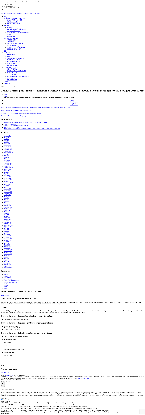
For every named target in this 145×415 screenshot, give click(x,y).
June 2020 (6, 230)
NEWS (5, 51)
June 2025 (6, 155)
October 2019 (7, 240)
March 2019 (7, 245)
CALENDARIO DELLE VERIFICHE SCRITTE (15, 58)
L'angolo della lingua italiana (11, 280)
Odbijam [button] (8, 379)
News (5, 96)
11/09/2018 (74, 100)
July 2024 (6, 170)
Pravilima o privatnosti (83, 378)
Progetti (6, 285)
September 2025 (8, 152)
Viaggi (5, 286)
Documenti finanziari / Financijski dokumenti (17, 29)
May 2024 (6, 174)
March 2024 (7, 175)
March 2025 (7, 160)
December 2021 (8, 207)
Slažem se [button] (3, 379)
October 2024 (7, 166)
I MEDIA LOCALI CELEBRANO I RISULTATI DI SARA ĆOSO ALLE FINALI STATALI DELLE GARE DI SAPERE (32, 129)
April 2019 (6, 243)
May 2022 (6, 201)
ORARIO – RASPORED (12, 73)
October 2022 (7, 195)
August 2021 (7, 210)
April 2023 (6, 187)
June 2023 (6, 186)
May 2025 (6, 157)
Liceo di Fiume (9, 375)
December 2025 (8, 148)
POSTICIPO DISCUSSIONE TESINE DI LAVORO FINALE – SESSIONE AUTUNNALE (26, 123)
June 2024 (6, 172)
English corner (7, 276)
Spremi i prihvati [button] (5, 413)
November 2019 (8, 239)
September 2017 (8, 267)
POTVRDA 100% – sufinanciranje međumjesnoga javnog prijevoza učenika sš (21, 113)
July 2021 (6, 211)
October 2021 (7, 208)
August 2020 (7, 226)
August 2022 (7, 196)
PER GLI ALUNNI (7, 53)
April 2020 (6, 233)
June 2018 (6, 258)
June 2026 (6, 139)
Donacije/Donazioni (11, 36)
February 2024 (7, 177)
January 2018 (7, 266)
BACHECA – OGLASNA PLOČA (13, 60)
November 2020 (8, 222)
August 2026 (7, 136)
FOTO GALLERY (7, 83)
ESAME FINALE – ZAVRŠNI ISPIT (14, 49)
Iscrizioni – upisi (8, 279)
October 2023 (7, 181)
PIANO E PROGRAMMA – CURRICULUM (15, 43)
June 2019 (6, 242)
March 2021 (7, 217)
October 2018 (7, 252)
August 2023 (7, 184)
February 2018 (7, 264)
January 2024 (7, 178)
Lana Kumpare (74, 102)
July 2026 (6, 137)
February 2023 (7, 189)
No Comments (74, 105)
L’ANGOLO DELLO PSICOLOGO (13, 62)
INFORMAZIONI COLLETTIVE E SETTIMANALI (16, 71)
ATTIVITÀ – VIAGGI (11, 54)
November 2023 (8, 180)
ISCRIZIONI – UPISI (11, 40)
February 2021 (7, 219)
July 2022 (6, 198)
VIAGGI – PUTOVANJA (12, 69)
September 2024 (8, 167)
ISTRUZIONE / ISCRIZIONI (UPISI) (11, 38)
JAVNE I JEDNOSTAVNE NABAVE (13, 24)
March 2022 (7, 204)
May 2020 (6, 231)
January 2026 (7, 146)
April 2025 (6, 158)
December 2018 (8, 249)
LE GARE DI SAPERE (11, 63)
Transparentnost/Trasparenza (13, 31)
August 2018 (7, 255)
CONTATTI (6, 82)
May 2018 (6, 260)
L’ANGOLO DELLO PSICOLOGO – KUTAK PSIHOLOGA (18, 76)
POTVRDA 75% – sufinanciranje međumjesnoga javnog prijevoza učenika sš (21, 116)
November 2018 (8, 251)
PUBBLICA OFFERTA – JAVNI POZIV (14, 20)
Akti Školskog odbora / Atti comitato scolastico (18, 33)
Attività (6, 274)
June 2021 (6, 213)
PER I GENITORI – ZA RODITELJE (11, 67)
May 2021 (6, 214)
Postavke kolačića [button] (16, 379)
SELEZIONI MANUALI (11, 45)
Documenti (6, 25)
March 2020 (7, 234)
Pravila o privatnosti (6, 372)
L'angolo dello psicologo (10, 282)
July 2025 (6, 154)
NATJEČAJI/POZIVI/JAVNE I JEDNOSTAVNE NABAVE (15, 18)
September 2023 (8, 183)
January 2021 (7, 220)
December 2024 (8, 163)
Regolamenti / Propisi (12, 27)
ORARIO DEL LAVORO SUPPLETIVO (13, 127)
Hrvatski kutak (7, 277)
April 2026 (6, 142)
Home (5, 16)
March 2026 (7, 143)
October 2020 (7, 223)
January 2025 (7, 161)
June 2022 (6, 199)
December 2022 (8, 192)
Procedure (9, 34)
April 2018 (6, 261)
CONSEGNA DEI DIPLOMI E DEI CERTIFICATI (16, 126)
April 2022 (6, 202)
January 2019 (7, 248)
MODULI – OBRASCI (11, 74)
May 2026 (6, 140)
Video (5, 288)
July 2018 (6, 257)
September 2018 (8, 254)
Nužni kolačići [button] (4, 398)
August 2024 (7, 169)
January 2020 (7, 236)
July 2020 (6, 228)
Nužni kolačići (6, 400)
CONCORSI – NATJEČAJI (12, 22)
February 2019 (7, 246)
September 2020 (8, 225)
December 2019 (8, 237)
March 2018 (7, 263)
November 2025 (8, 149)
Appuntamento (5, 295)
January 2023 (7, 190)
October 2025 (7, 151)
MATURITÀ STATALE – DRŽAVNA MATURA (16, 47)
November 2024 (8, 164)
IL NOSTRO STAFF (11, 42)
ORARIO (8, 56)
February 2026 (7, 145)
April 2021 (6, 216)
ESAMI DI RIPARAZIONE (12, 65)
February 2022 (7, 205)
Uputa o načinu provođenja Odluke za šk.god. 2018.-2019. (16, 110)
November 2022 (8, 193)
